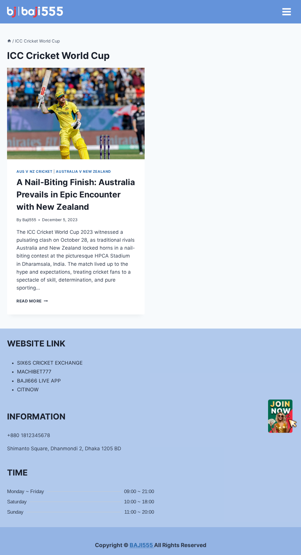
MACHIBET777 (34, 372)
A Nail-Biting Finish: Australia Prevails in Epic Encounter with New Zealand (75, 194)
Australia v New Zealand (83, 171)
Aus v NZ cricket (34, 171)
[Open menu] (286, 11)
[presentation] (76, 113)
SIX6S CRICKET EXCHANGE (50, 363)
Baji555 (29, 219)
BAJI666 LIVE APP (39, 381)
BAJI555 (142, 545)
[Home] (9, 40)
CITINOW (28, 389)
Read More (32, 301)
